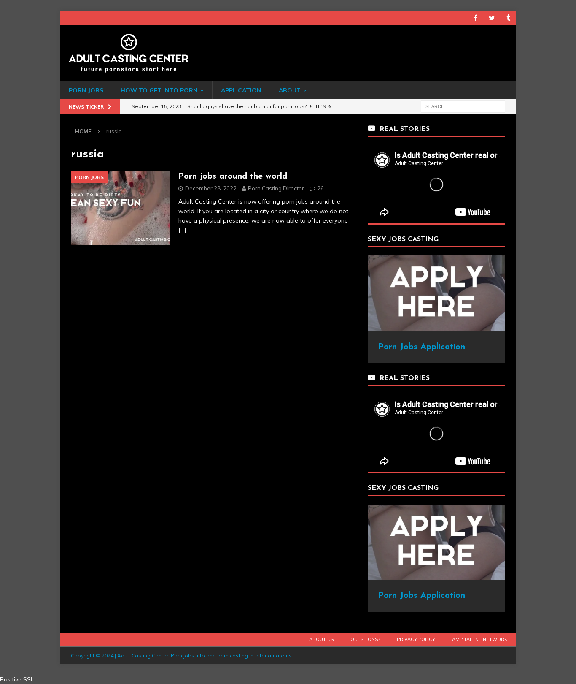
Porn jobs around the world (232, 176)
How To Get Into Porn (159, 90)
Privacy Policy (416, 639)
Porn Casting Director (276, 188)
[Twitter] (491, 18)
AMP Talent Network (479, 639)
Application (241, 90)
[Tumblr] (508, 18)
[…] (182, 230)
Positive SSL (17, 679)
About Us (321, 639)
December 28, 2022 (211, 188)
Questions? (365, 639)
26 (320, 188)
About (290, 90)
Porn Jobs (86, 90)
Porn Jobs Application (421, 347)
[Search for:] (463, 106)
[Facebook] (475, 18)
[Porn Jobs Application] (436, 326)
